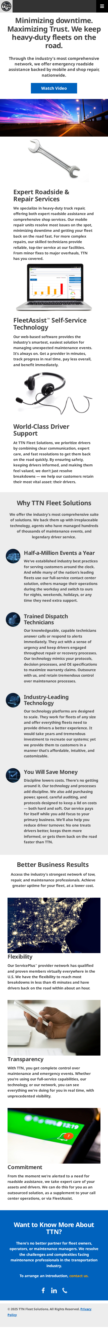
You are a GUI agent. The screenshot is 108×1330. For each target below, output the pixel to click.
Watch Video (54, 88)
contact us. (79, 1275)
